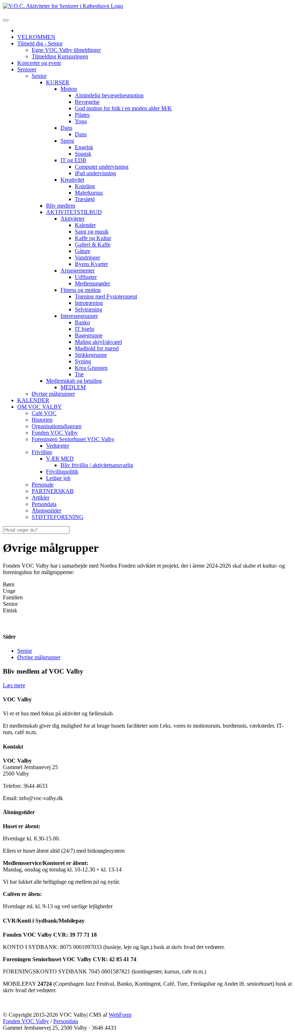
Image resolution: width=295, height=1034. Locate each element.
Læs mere (14, 685)
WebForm (120, 1015)
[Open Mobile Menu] (6, 20)
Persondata (65, 1021)
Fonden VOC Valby (26, 1021)
